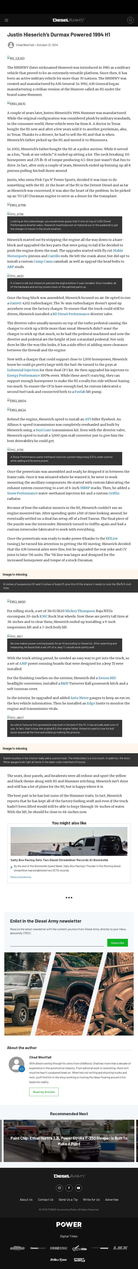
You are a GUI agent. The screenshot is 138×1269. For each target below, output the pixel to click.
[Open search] (130, 20)
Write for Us (91, 1199)
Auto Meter (79, 698)
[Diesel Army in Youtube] (78, 1188)
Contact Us (45, 1199)
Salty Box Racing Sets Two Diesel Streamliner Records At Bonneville (59, 860)
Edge (91, 703)
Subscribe (117, 942)
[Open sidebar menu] (6, 20)
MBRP (85, 488)
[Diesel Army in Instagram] (59, 1188)
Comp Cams (43, 261)
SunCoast (44, 430)
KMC (44, 616)
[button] (69, 58)
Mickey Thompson (80, 611)
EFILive (112, 538)
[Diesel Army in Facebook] (69, 1188)
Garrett (16, 303)
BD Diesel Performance (71, 314)
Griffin (114, 493)
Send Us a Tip (68, 1199)
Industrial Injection (23, 370)
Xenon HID (107, 678)
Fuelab (80, 392)
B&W (64, 683)
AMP (23, 663)
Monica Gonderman (21, 876)
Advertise (111, 1199)
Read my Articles (44, 1092)
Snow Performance (22, 493)
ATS (88, 419)
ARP (10, 267)
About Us (26, 1199)
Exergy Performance (23, 375)
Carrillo (54, 256)
